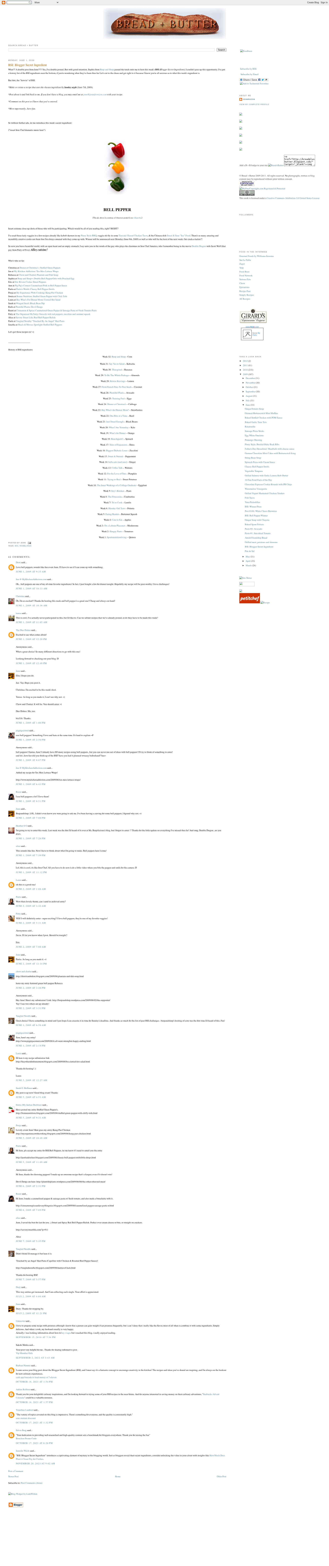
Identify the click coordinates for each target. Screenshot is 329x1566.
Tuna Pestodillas (252, 502)
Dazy (18, 1287)
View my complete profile (254, 104)
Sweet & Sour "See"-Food (178, 235)
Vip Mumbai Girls (24, 1353)
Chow (242, 283)
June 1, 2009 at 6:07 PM (31, 760)
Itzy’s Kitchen (117, 490)
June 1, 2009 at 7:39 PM (31, 855)
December (250, 378)
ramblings (26, 546)
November (251, 382)
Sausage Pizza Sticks (254, 431)
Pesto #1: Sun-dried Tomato (258, 533)
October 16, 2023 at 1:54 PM (34, 1381)
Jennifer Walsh (22, 1450)
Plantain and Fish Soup (47, 274)
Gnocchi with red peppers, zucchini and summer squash (64, 314)
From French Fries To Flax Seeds (117, 386)
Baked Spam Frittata (254, 524)
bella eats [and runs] (117, 461)
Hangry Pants (116, 531)
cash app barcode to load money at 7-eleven (36, 1377)
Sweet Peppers (39, 281)
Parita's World (22, 289)
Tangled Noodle (23, 321)
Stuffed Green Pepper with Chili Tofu (50, 296)
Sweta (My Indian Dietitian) (29, 1104)
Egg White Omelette (254, 435)
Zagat (242, 263)
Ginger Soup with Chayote (257, 519)
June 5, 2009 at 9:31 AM (31, 1117)
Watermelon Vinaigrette (256, 488)
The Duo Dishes (23, 630)
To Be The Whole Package (116, 375)
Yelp (241, 267)
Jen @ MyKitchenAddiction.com (31, 579)
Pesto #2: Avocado (253, 528)
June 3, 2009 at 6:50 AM (31, 1025)
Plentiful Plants (23, 306)
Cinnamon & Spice (25, 310)
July (248, 400)
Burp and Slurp (107, 69)
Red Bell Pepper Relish (45, 317)
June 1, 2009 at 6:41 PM (31, 784)
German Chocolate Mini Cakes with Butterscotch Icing (270, 453)
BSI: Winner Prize (253, 506)
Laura (18, 879)
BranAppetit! (117, 438)
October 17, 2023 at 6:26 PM (34, 1443)
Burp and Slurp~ (25, 278)
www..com (252, 327)
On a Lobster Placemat (114, 525)
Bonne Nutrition (24, 296)
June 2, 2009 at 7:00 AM (31, 946)
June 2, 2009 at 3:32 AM (31, 905)
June (248, 404)
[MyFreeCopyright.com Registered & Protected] (262, 188)
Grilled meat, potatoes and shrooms (261, 542)
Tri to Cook (117, 502)
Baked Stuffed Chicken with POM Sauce (263, 417)
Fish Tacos (250, 497)
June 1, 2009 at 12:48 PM (31, 663)
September (251, 391)
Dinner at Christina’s (116, 404)
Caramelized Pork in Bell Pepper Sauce (49, 285)
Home (117, 1476)
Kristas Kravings (117, 381)
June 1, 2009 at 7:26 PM (31, 838)
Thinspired (117, 369)
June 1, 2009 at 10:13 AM (31, 588)
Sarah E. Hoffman (24, 1088)
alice (18, 846)
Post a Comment (15, 1471)
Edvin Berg (21, 1430)
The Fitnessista (115, 496)
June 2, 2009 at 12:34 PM (31, 963)
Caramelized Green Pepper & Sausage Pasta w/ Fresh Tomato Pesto (66, 310)
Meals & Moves (25, 324)
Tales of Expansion (118, 444)
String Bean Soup (253, 457)
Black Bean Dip (37, 303)
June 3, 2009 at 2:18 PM (31, 1045)
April (248, 560)
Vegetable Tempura (254, 471)
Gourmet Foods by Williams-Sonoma (256, 256)
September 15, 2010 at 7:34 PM (36, 1337)
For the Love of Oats (116, 473)
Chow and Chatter (27, 274)
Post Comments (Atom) (31, 1482)
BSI (16, 546)
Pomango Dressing (253, 439)
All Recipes (244, 298)
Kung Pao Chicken (54, 292)
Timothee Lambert (24, 1409)
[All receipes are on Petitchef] (249, 602)
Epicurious (244, 287)
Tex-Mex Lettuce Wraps (47, 271)
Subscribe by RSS (248, 68)
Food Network (246, 275)
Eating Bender (112, 514)
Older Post (221, 1476)
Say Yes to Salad (116, 363)
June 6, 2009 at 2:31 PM (31, 1186)
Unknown (20, 1320)
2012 (245, 360)
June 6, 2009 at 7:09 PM (31, 1209)
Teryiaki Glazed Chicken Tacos (133, 235)
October (250, 387)
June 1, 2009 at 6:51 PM (31, 801)
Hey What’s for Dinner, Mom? (115, 409)
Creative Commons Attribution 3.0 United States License (293, 198)
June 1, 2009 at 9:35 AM (31, 571)
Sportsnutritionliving (117, 537)
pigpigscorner (22, 730)
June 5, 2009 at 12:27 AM (31, 1080)
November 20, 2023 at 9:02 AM (35, 1463)
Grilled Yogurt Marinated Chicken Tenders (264, 493)
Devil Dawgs (37, 306)
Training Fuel (118, 398)
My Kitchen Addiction (24, 271)
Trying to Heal (114, 479)
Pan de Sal (249, 551)
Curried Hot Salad (52, 299)
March (249, 565)
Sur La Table (245, 259)
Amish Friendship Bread (256, 537)
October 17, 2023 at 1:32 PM (34, 1422)
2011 (245, 365)
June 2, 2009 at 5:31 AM (31, 922)
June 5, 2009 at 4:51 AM (31, 1097)
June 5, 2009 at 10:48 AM (31, 1137)
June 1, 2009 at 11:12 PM (31, 872)
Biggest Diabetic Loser (116, 450)
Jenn (18, 670)
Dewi (18, 562)
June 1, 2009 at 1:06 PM (31, 722)
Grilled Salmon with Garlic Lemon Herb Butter (266, 475)
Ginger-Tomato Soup (254, 408)
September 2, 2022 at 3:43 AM (35, 1357)
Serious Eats (245, 279)
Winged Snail (22, 303)
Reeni (18, 791)
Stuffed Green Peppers (50, 267)
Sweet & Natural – (116, 456)
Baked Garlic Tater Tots (256, 422)
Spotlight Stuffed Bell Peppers (48, 324)
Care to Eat (117, 519)
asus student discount (26, 1418)
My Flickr (256, 334)
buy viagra (66, 1332)
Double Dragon (199, 246)
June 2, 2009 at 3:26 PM (31, 987)
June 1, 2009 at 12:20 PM (31, 639)
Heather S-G (21, 825)
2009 (245, 374)
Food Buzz (244, 271)
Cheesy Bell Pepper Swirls (42, 289)
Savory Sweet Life (24, 317)
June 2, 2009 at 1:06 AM (31, 888)
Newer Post (13, 1476)
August (249, 395)
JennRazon (249, 99)
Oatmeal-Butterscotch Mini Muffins (261, 413)
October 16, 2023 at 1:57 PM (34, 1402)
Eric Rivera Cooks (23, 281)
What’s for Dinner (117, 433)
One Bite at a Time (118, 415)
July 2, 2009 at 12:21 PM (31, 1313)
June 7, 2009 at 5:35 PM (31, 1241)
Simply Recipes (246, 294)
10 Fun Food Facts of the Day (258, 479)
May (248, 556)
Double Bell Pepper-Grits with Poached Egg (54, 278)
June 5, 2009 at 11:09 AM (31, 1162)
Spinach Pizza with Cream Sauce (260, 462)
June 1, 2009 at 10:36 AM (31, 605)
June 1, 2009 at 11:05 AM (31, 622)
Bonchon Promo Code (26, 1438)
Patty (18, 913)
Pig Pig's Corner (22, 285)
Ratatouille (250, 426)
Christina (20, 596)
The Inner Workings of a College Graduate (116, 485)
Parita (18, 896)
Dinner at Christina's (29, 267)
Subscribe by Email (250, 74)
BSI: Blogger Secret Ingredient (27, 65)
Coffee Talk (117, 467)
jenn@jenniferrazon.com (95, 94)
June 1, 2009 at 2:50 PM (31, 739)
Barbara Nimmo (23, 1365)
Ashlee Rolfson (23, 1389)
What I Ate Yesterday (119, 427)
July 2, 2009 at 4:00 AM (31, 1296)
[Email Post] (29, 543)
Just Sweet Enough (115, 421)
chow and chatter (24, 971)
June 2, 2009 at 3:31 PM (31, 1008)
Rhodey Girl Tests (116, 508)
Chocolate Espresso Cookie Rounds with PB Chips (268, 484)
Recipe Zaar (245, 291)
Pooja (18, 1125)
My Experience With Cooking (30, 292)
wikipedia (137, 217)
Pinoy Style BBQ (88, 235)
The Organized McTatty (27, 314)
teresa (18, 613)
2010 (245, 369)
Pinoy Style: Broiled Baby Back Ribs (262, 444)
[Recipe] (265, 602)
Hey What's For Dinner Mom (29, 299)
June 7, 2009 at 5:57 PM (31, 1279)
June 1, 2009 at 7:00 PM (31, 817)
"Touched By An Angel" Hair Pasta (48, 321)
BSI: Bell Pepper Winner (256, 515)
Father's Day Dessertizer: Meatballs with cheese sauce (269, 448)
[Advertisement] (164, 1542)
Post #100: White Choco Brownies (261, 511)
